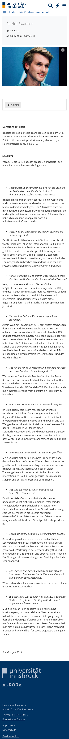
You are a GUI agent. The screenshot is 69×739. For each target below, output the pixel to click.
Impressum (8, 725)
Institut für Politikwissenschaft (29, 12)
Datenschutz (9, 729)
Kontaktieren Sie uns (13, 719)
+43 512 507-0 (20, 714)
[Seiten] (64, 5)
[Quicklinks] (57, 5)
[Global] (57, 5)
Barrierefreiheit (10, 736)
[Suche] (50, 5)
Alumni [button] (14, 104)
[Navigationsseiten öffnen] (4, 12)
